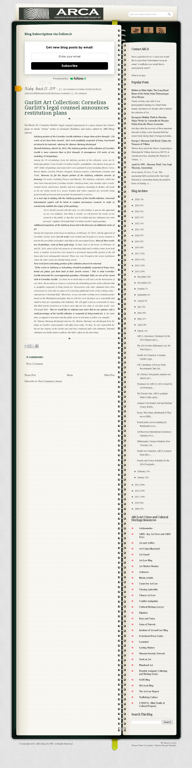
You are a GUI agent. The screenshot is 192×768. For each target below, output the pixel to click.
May (139, 318)
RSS (161, 29)
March (140, 330)
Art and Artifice (146, 542)
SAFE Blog (144, 679)
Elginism (143, 612)
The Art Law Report (149, 691)
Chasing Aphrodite (148, 589)
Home (70, 375)
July (139, 306)
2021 (137, 229)
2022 (137, 223)
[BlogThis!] (30, 346)
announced (79, 125)
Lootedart (144, 641)
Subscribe (70, 66)
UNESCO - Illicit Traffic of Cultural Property (152, 704)
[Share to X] (33, 346)
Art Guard (144, 554)
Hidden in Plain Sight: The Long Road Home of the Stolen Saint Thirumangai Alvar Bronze (150, 94)
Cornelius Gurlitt (84, 88)
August (140, 300)
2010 (137, 502)
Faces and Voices (147, 618)
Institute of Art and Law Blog (153, 630)
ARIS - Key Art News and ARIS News (155, 535)
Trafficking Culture (148, 697)
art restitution (69, 88)
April (139, 324)
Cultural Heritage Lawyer (151, 606)
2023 (137, 217)
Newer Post (30, 375)
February (141, 471)
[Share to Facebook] (37, 346)
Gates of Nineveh (147, 624)
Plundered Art (146, 665)
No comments (81, 93)
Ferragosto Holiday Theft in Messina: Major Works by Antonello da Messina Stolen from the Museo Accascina (150, 121)
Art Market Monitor (149, 566)
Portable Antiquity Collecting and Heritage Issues (153, 672)
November (142, 282)
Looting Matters (147, 647)
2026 (137, 199)
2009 (137, 508)
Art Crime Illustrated (149, 548)
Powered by (60, 78)
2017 (137, 253)
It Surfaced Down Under (151, 636)
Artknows (144, 572)
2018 (137, 247)
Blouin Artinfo (146, 577)
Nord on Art (145, 659)
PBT (51, 743)
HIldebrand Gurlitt (42, 93)
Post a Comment (34, 363)
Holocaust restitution (60, 93)
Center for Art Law (148, 583)
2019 (137, 241)
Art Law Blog (145, 560)
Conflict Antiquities (148, 601)
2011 (137, 496)
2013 (137, 484)
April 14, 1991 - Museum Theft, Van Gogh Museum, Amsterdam (151, 166)
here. (144, 75)
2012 (137, 490)
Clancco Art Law (147, 595)
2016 (137, 259)
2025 (137, 205)
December (141, 276)
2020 (137, 235)
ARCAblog (41, 743)
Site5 (174, 743)
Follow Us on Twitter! (136, 29)
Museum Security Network (152, 653)
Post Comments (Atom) (50, 381)
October (141, 288)
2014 (137, 271)
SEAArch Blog (146, 685)
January (140, 477)
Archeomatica (145, 528)
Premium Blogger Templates (165, 745)
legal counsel (66, 125)
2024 (137, 211)
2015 (137, 265)
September (142, 294)
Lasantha (149, 745)
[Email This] (26, 346)
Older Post (109, 375)
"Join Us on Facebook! (148, 29)
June (139, 312)
